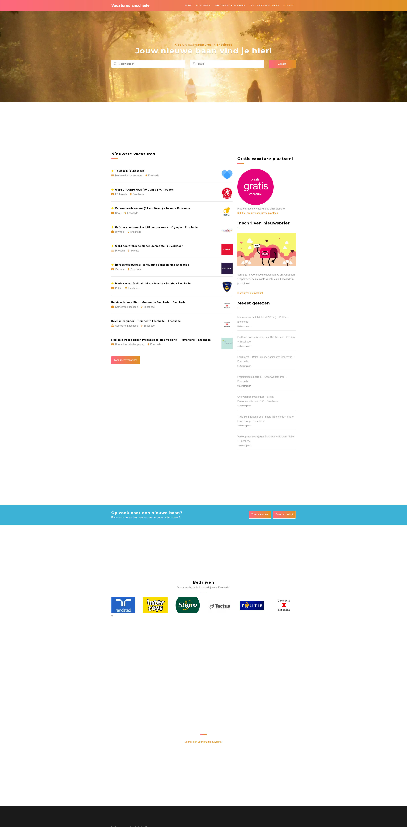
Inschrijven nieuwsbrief (264, 5)
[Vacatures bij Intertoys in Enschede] (123, 605)
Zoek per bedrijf (284, 514)
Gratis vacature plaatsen (230, 5)
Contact (288, 5)
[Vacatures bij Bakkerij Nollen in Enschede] (284, 605)
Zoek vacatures (260, 514)
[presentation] (111, 615)
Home (188, 5)
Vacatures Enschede (130, 5)
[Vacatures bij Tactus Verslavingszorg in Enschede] (188, 605)
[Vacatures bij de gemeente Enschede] (252, 605)
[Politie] (219, 605)
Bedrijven (202, 5)
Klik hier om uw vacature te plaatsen (257, 213)
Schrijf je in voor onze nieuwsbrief (203, 741)
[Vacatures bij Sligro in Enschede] (155, 605)
